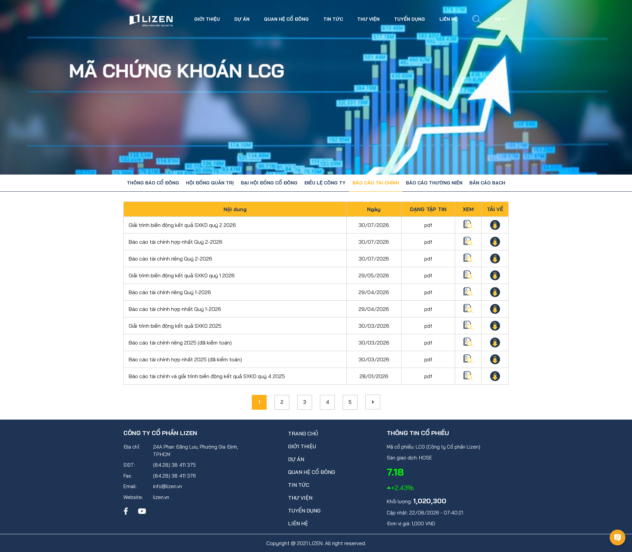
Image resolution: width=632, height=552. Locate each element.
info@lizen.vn (167, 486)
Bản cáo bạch (487, 183)
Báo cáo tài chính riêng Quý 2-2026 (170, 258)
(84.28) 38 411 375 (174, 465)
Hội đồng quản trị (210, 183)
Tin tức (333, 19)
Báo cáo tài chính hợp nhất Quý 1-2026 (175, 309)
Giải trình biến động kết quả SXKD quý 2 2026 (182, 225)
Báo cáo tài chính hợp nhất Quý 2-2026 (176, 241)
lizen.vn (161, 497)
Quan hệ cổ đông (286, 19)
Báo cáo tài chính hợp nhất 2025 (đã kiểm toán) (185, 359)
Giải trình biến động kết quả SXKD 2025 (175, 325)
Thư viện (368, 19)
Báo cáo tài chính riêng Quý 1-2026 (170, 292)
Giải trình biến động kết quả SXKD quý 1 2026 (182, 275)
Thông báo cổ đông (153, 183)
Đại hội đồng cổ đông (269, 183)
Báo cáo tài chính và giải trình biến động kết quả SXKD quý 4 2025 (207, 376)
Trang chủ (303, 433)
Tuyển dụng (409, 19)
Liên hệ (448, 19)
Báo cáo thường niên (434, 183)
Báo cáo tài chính (376, 183)
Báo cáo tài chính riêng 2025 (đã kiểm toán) (180, 342)
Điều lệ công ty (325, 183)
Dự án (242, 19)
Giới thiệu (207, 19)
